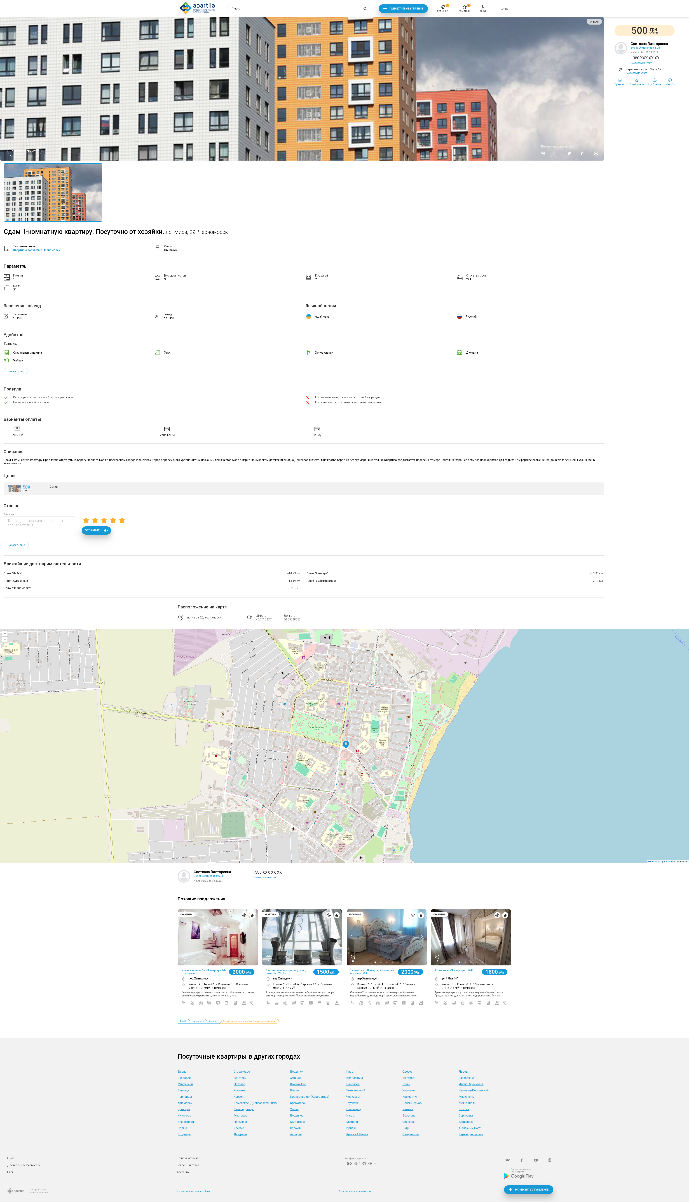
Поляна (183, 1128)
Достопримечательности (23, 1165)
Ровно (294, 1090)
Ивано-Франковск (471, 1084)
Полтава (239, 1084)
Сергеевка (466, 1115)
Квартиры (214, 1021)
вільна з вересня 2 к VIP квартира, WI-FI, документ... (204, 972)
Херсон (238, 1096)
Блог (10, 1172)
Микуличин (185, 1084)
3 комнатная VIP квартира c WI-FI (454, 970)
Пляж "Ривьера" (317, 573)
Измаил (407, 1109)
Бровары (184, 1109)
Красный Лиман (357, 1134)
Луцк (405, 1128)
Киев (349, 1071)
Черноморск (198, 1021)
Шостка (464, 1109)
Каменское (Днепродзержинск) (255, 1103)
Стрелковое (242, 1071)
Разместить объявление (406, 8)
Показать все (16, 371)
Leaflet (653, 861)
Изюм (350, 1115)
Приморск (241, 1122)
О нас (11, 1158)
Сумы (406, 1084)
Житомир (240, 1090)
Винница (183, 1090)
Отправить (93, 530)
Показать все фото (24, 151)
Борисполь (466, 1122)
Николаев (353, 1084)
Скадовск (184, 1078)
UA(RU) (504, 9)
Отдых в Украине (187, 1158)
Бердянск (296, 1071)
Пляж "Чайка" (13, 573)
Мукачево (184, 1115)
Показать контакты (642, 62)
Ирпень (351, 1128)
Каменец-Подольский (474, 1090)
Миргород (240, 1115)
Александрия (186, 1122)
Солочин (295, 1128)
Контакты (183, 1172)
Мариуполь (466, 1096)
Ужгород (408, 1078)
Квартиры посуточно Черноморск (36, 250)
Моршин (352, 1122)
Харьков (296, 1078)
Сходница (184, 1134)
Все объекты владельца (645, 47)
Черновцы (185, 1096)
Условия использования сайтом (193, 1191)
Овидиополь (410, 1134)
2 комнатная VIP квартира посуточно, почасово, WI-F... (372, 972)
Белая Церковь (412, 1103)
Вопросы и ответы (189, 1165)
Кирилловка (354, 1078)
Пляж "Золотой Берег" (321, 580)
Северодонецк (244, 1109)
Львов (463, 1071)
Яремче (239, 1128)
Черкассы (353, 1096)
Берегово (409, 1115)
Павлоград (353, 1109)
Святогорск (298, 1122)
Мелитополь (467, 1103)
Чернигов (409, 1090)
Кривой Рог (298, 1084)
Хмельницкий (355, 1090)
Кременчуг (409, 1096)
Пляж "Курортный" (16, 580)
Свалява (408, 1122)
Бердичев (297, 1115)
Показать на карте (636, 73)
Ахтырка (296, 1134)
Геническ (240, 1078)
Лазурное (240, 1134)
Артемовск (185, 1103)
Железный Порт (470, 1128)
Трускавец (353, 1103)
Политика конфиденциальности (355, 1191)
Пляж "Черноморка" (17, 588)
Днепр (182, 1071)
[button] (346, 745)
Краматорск (298, 1103)
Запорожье (466, 1078)
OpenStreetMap (668, 861)
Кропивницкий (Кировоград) (309, 1096)
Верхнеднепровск (471, 1134)
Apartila (183, 1021)
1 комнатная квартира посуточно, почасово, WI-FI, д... (286, 972)
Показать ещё (16, 545)
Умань (294, 1109)
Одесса (407, 1071)
